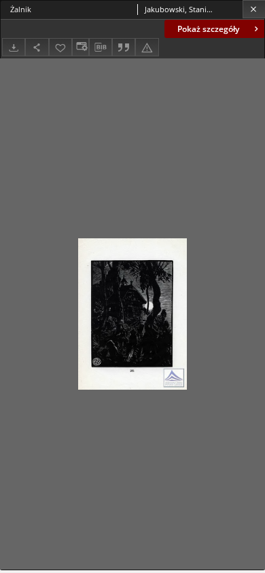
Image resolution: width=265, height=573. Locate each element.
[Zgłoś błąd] (146, 47)
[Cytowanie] (123, 47)
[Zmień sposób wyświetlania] (80, 47)
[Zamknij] (254, 9)
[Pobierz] (13, 47)
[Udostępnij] (36, 47)
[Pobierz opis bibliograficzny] (100, 47)
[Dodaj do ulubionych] (60, 47)
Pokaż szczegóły (208, 29)
